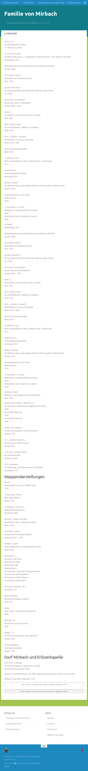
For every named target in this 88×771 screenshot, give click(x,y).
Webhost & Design (55, 735)
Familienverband (10, 2)
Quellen (50, 718)
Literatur (51, 724)
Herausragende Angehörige (51, 2)
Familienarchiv (74, 2)
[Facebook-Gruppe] (82, 750)
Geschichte (28, 2)
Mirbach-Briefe (13, 729)
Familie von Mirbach (30, 13)
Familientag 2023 (14, 724)
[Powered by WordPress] (15, 763)
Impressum (52, 729)
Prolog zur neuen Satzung (18, 718)
